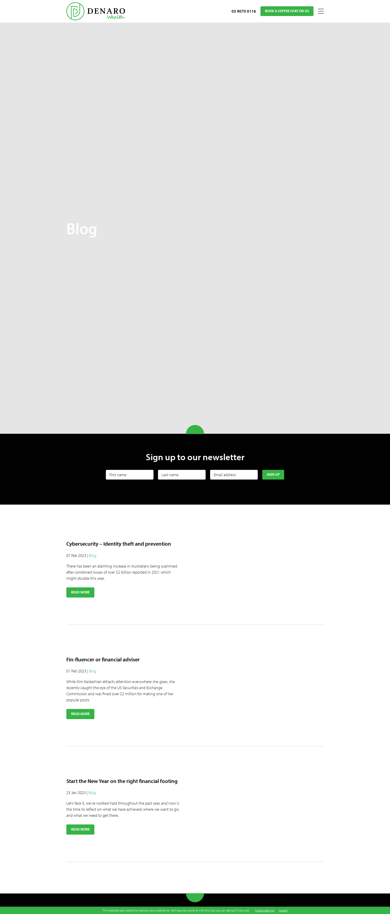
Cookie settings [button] (264, 910)
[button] (80, 592)
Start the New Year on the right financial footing (122, 781)
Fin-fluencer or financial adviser (103, 659)
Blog (92, 555)
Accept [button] (283, 910)
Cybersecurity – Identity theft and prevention (118, 543)
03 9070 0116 (244, 11)
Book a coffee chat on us (287, 11)
